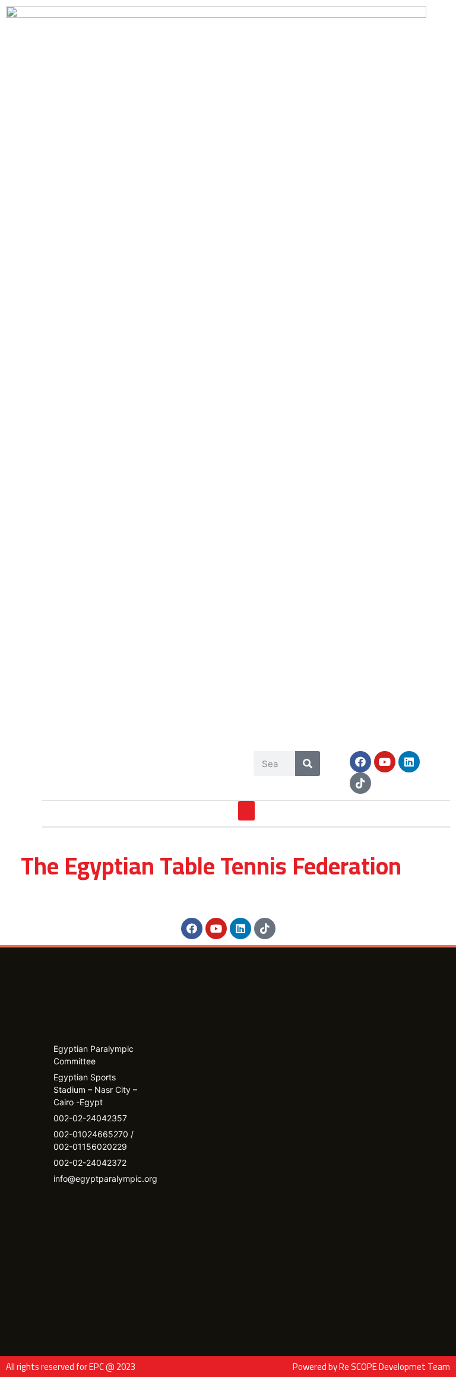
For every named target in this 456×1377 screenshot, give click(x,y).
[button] (246, 811)
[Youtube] (384, 761)
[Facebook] (360, 761)
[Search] (307, 763)
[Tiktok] (360, 783)
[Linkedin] (409, 761)
